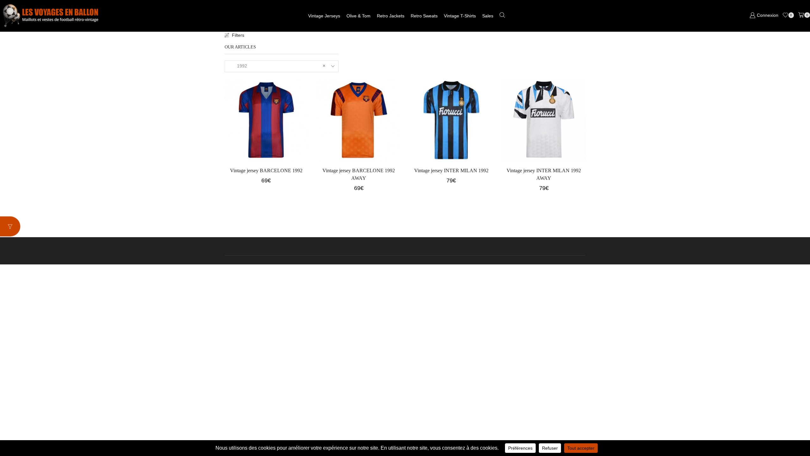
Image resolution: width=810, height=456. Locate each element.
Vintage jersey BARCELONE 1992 (266, 170)
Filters (238, 35)
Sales (487, 15)
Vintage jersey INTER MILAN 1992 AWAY (544, 174)
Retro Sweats (424, 15)
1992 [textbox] (277, 65)
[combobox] (282, 66)
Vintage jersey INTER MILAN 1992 (451, 170)
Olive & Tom (358, 15)
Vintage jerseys (324, 15)
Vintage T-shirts (460, 15)
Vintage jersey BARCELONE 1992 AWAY (358, 174)
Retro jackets (390, 15)
